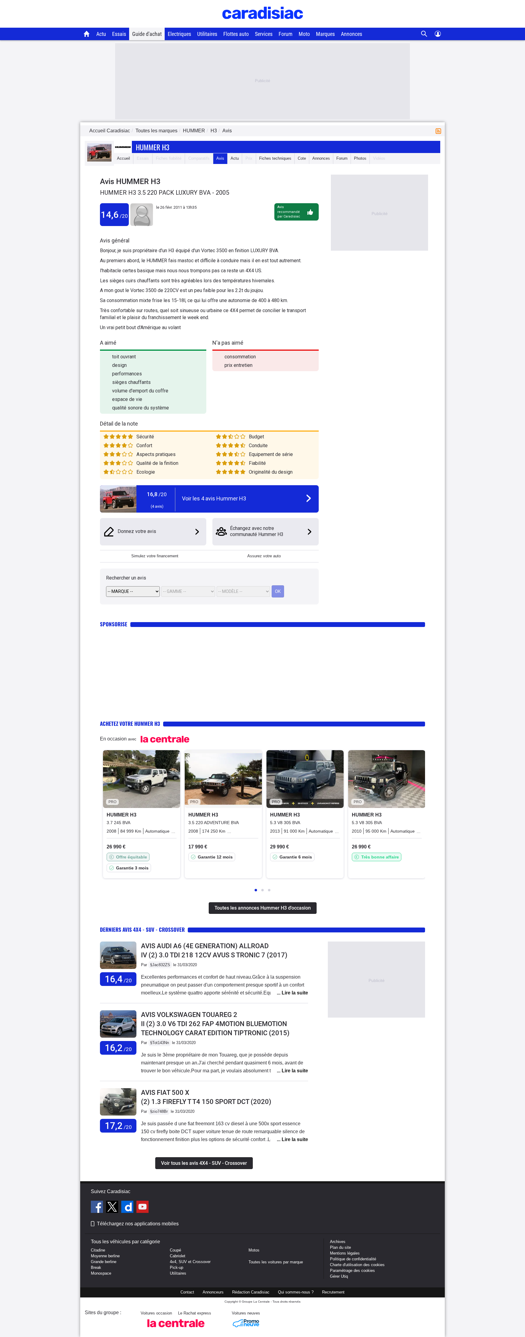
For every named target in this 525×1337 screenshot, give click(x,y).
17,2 (118, 1125)
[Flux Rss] (439, 130)
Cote (302, 158)
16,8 (157, 494)
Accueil (123, 158)
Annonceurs (213, 1292)
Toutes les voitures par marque (276, 1262)
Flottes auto (236, 34)
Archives (337, 1241)
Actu (101, 34)
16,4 (118, 979)
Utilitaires (207, 34)
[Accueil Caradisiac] (86, 34)
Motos (254, 1250)
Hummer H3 (152, 146)
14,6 (114, 214)
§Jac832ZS (160, 965)
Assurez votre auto (264, 556)
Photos (360, 158)
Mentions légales (345, 1253)
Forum (286, 34)
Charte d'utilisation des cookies (357, 1264)
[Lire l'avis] (118, 969)
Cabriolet (177, 1256)
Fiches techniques (275, 158)
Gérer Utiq (339, 1276)
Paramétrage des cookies (352, 1270)
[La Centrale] (175, 1329)
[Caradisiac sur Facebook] (98, 1208)
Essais (119, 34)
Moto (304, 34)
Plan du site (340, 1247)
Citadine (98, 1250)
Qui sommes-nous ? (296, 1292)
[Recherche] (424, 34)
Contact (187, 1292)
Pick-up (176, 1267)
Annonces (351, 34)
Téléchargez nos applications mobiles (138, 1223)
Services (264, 34)
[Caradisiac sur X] (113, 1208)
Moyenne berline (105, 1256)
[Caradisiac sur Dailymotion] (128, 1208)
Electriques (179, 34)
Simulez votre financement (154, 556)
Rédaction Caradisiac (250, 1292)
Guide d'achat (147, 34)
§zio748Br (159, 1111)
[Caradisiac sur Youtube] (142, 1208)
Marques (325, 34)
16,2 (118, 1048)
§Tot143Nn (159, 1042)
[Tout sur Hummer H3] (99, 160)
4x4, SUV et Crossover (190, 1261)
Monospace (101, 1273)
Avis (220, 158)
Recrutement (333, 1292)
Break (96, 1267)
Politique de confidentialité (353, 1259)
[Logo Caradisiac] (262, 24)
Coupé (175, 1250)
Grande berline (103, 1261)
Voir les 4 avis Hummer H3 (214, 498)
